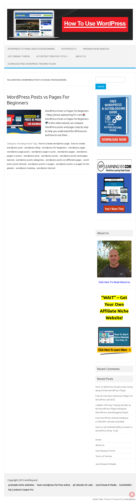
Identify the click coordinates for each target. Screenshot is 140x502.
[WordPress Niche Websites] (70, 39)
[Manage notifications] (132, 494)
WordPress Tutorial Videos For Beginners (31, 49)
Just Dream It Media (19, 56)
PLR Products (68, 49)
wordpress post (31, 156)
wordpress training (25, 168)
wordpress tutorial (46, 168)
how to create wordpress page (54, 143)
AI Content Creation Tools (52, 56)
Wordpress (130, 499)
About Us (81, 56)
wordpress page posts (18, 151)
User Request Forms (105, 451)
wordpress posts (49, 156)
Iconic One (98, 499)
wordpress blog (32, 147)
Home (98, 439)
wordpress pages (66, 151)
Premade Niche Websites (96, 49)
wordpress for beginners (54, 147)
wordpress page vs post (43, 151)
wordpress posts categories (30, 160)
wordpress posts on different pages (64, 160)
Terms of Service (103, 456)
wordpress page (76, 147)
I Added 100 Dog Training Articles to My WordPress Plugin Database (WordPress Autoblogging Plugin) (113, 409)
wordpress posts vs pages (41, 164)
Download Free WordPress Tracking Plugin (32, 64)
